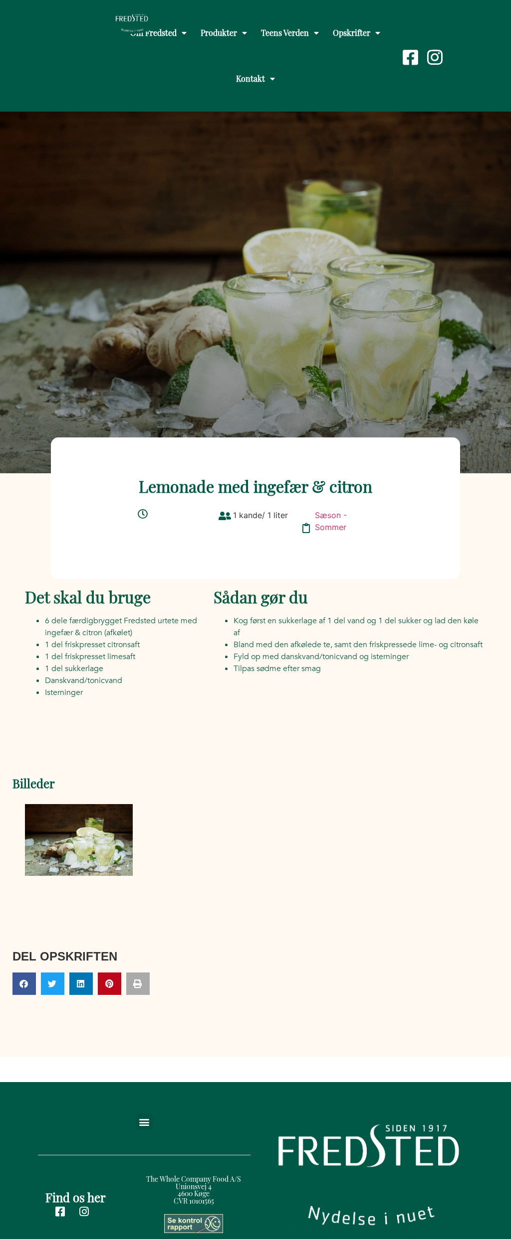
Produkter (219, 32)
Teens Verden (285, 32)
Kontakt (250, 78)
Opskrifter (351, 32)
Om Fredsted (153, 32)
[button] (24, 983)
